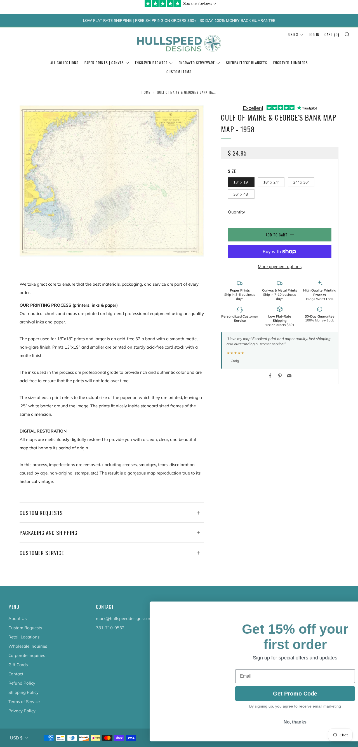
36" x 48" (241, 194)
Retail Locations (23, 637)
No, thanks (280, 728)
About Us (17, 618)
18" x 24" (271, 182)
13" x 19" (241, 182)
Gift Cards (18, 664)
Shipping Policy (23, 692)
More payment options (280, 266)
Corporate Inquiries (26, 655)
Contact (15, 673)
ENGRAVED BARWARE (151, 62)
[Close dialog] (345, 609)
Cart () (331, 34)
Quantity (236, 212)
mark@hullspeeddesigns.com (124, 618)
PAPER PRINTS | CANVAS (104, 62)
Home (146, 92)
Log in (314, 34)
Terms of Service (24, 701)
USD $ (293, 34)
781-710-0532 (110, 627)
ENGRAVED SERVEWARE (197, 62)
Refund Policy (21, 683)
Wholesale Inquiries (27, 646)
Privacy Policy (22, 710)
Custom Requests (25, 627)
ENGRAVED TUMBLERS (290, 62)
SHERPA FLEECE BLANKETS (246, 62)
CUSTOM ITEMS (179, 71)
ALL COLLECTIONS (64, 62)
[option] (112, 181)
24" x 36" (301, 182)
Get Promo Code (279, 698)
